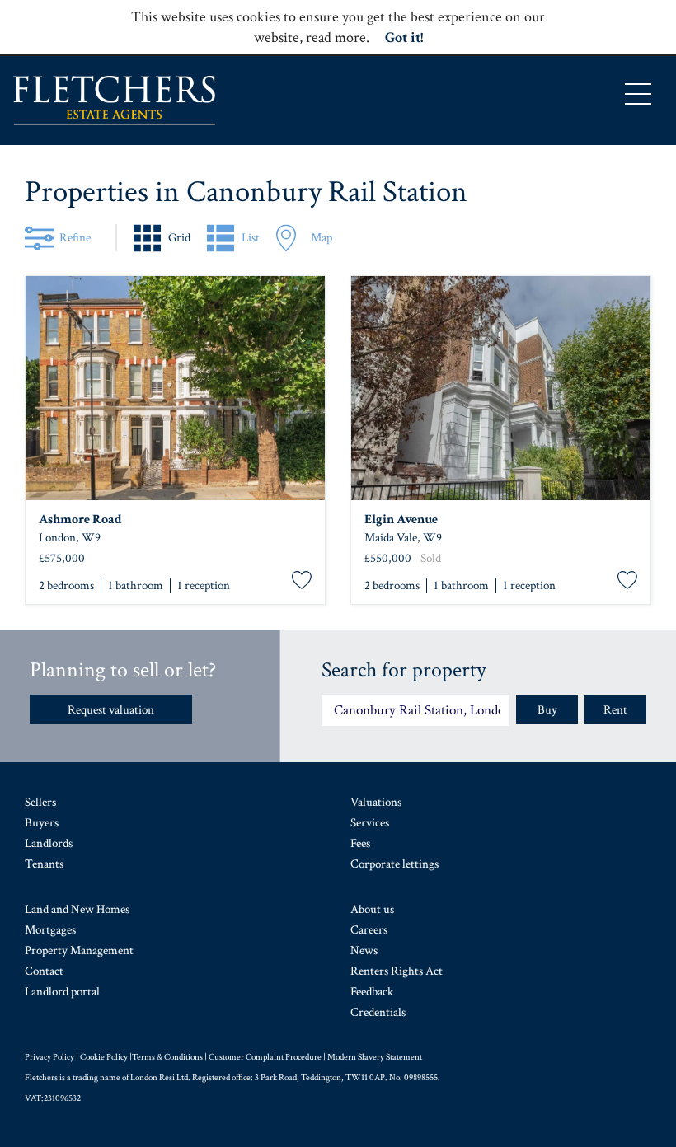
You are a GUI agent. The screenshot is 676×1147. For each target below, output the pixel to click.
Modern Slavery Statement (374, 1057)
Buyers (42, 823)
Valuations (375, 802)
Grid (179, 238)
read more (336, 37)
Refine (75, 238)
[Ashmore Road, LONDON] (175, 388)
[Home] (114, 100)
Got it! (404, 37)
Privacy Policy (49, 1057)
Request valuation (111, 710)
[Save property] (302, 581)
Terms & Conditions (167, 1057)
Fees (360, 843)
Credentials (378, 1012)
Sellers (40, 802)
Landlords (49, 843)
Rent (615, 710)
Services (369, 823)
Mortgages (50, 930)
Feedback (371, 992)
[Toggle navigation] (638, 94)
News (364, 950)
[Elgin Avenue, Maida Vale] (500, 388)
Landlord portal (62, 992)
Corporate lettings (394, 864)
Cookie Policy (104, 1057)
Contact (44, 971)
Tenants (44, 864)
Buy (547, 710)
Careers (368, 930)
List (251, 238)
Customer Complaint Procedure (265, 1057)
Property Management (79, 950)
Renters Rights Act (396, 971)
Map (321, 238)
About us (372, 909)
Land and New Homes (77, 909)
